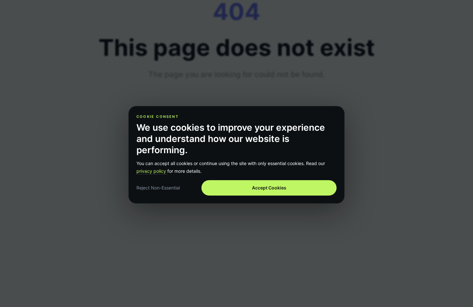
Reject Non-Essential (158, 187)
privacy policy (151, 171)
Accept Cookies (269, 187)
